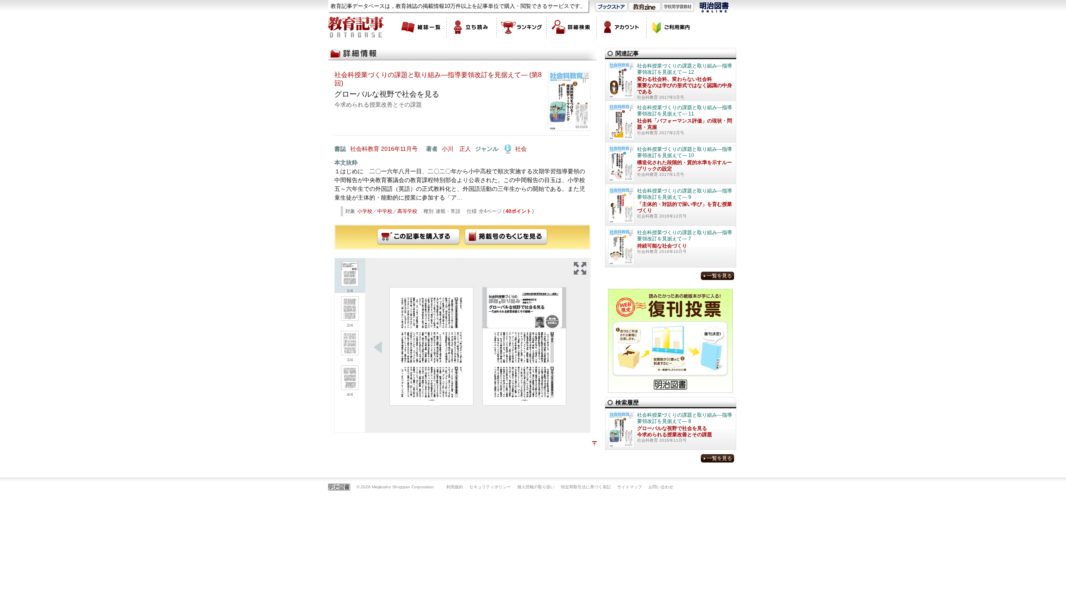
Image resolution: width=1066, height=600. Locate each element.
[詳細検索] (572, 27)
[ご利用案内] (672, 27)
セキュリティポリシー (490, 487)
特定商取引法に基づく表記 (586, 487)
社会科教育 (364, 148)
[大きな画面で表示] (580, 268)
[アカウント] (622, 27)
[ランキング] (522, 27)
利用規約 (454, 487)
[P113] (431, 346)
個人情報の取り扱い (536, 487)
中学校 (384, 211)
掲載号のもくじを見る (506, 237)
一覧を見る (719, 276)
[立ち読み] (472, 27)
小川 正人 (456, 148)
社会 (521, 148)
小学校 (364, 211)
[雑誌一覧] (422, 27)
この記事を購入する (418, 237)
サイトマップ (629, 487)
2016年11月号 (399, 148)
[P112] (524, 346)
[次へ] (378, 347)
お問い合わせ (660, 487)
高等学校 (407, 211)
